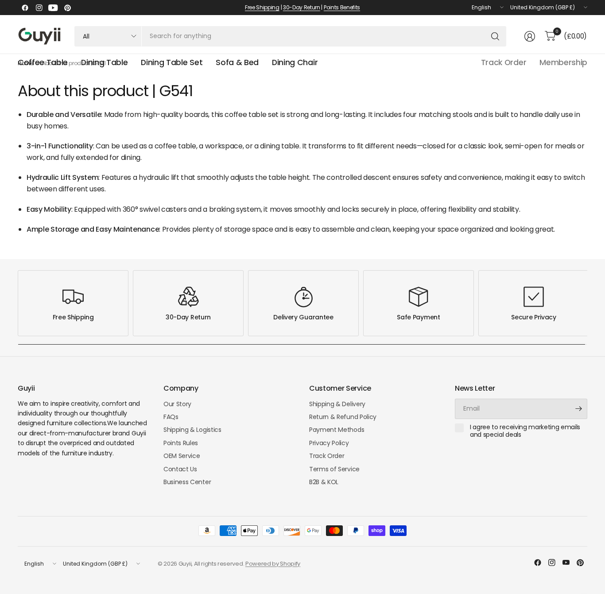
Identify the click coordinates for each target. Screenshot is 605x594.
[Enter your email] (578, 409)
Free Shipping (262, 7)
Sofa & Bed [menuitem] (237, 62)
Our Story (177, 404)
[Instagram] (39, 7)
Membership (563, 62)
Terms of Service (334, 469)
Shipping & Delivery (337, 404)
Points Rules (180, 443)
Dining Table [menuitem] (104, 62)
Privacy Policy (329, 443)
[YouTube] (53, 7)
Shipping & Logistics (192, 429)
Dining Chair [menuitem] (295, 62)
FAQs (170, 416)
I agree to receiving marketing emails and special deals (525, 431)
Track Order (503, 62)
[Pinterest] (67, 7)
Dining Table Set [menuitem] (171, 62)
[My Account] (530, 36)
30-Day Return (301, 7)
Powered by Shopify (272, 563)
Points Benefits (342, 7)
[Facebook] (25, 7)
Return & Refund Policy (342, 416)
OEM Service (181, 455)
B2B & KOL (323, 482)
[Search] (495, 36)
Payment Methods (336, 429)
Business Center (187, 482)
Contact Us (180, 469)
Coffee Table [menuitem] (43, 62)
